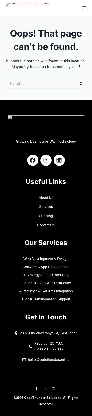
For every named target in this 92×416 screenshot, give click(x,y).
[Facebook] (32, 160)
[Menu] (84, 8)
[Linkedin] (59, 160)
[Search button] (81, 84)
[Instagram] (46, 160)
